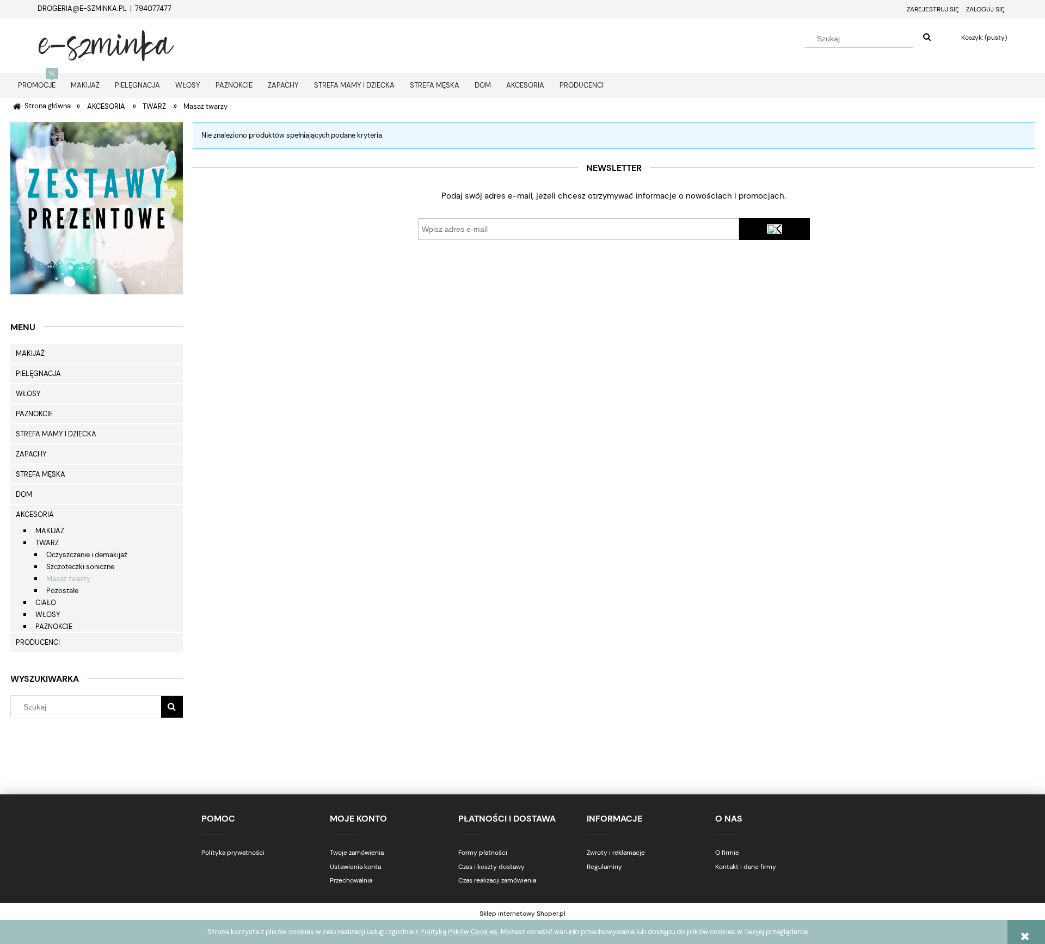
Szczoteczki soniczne (80, 566)
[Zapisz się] (774, 229)
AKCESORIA (35, 514)
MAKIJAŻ (30, 353)
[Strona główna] (106, 44)
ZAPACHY (31, 454)
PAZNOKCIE (34, 413)
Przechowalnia (351, 880)
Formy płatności (482, 852)
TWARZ (47, 542)
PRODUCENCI (38, 642)
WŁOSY (28, 393)
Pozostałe (62, 590)
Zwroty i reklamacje (616, 852)
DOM (24, 494)
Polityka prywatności (233, 852)
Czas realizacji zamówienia (497, 880)
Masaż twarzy (68, 578)
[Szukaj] (927, 37)
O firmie (727, 852)
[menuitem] (36, 85)
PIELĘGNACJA (38, 373)
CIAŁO (45, 602)
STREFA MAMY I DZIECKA (56, 434)
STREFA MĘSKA (40, 474)
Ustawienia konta (355, 866)
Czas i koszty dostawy (491, 866)
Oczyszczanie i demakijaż (86, 554)
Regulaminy (604, 866)
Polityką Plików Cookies (458, 931)
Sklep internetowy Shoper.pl (522, 913)
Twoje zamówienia (357, 852)
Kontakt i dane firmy (745, 866)
